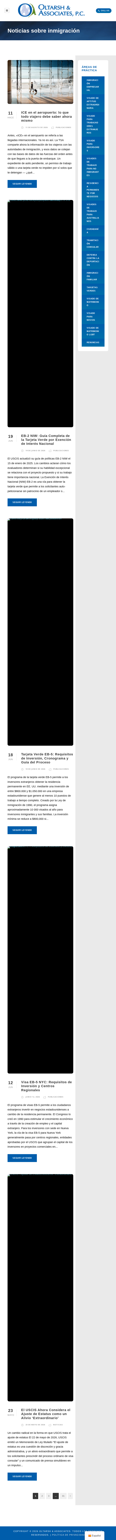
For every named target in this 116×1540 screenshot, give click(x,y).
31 (63, 1496)
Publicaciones (63, 127)
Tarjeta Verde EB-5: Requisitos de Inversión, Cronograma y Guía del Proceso (47, 758)
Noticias (58, 1424)
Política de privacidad (68, 1535)
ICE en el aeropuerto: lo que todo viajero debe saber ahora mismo (46, 116)
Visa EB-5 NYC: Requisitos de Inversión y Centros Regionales (46, 1086)
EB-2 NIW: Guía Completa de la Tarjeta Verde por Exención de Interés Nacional (46, 440)
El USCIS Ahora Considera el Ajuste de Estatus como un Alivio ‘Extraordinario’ (45, 1414)
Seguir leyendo (22, 184)
